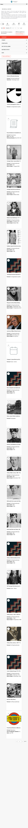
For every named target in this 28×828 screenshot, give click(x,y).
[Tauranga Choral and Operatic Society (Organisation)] (14, 265)
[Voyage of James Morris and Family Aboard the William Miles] (14, 350)
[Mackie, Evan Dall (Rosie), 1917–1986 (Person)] (14, 209)
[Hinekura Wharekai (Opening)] (14, 67)
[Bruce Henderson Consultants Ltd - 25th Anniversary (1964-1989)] (14, 124)
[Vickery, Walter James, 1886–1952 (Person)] (14, 464)
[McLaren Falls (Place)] (14, 690)
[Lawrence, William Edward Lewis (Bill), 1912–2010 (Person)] (14, 322)
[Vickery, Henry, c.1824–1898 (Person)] (14, 605)
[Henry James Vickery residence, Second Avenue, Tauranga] (14, 407)
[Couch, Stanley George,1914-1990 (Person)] (14, 662)
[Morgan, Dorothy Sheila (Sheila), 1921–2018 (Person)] (14, 294)
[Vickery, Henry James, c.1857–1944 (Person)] (14, 634)
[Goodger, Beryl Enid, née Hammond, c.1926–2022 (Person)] (14, 180)
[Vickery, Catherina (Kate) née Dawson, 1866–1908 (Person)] (14, 549)
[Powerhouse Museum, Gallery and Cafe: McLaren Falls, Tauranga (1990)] (14, 719)
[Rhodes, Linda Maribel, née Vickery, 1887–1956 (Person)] (14, 435)
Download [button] (7, 24)
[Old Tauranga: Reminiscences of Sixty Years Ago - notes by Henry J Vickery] (14, 577)
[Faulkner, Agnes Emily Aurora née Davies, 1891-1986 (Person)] (14, 237)
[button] (13, 24)
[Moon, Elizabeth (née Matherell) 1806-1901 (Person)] (14, 379)
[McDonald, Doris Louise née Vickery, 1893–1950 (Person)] (14, 492)
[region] (14, 47)
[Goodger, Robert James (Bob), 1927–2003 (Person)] (14, 152)
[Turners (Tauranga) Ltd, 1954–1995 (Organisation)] (14, 95)
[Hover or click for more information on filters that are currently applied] (23, 32)
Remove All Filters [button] (19, 33)
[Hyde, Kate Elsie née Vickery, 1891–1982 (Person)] (14, 520)
